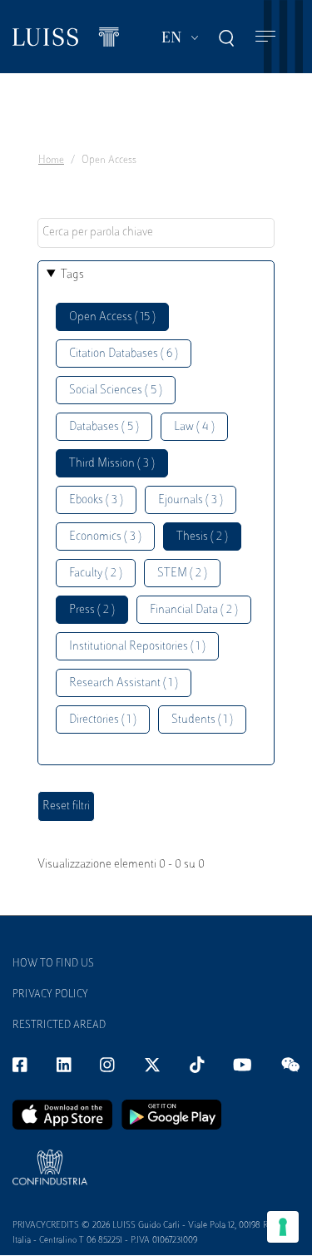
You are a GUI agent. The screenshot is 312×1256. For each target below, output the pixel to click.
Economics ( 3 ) (105, 537)
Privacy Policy (50, 995)
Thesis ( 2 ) (202, 537)
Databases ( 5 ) (104, 427)
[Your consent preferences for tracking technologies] (283, 1227)
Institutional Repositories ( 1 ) (137, 646)
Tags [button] (72, 275)
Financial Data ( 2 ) (194, 610)
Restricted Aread (59, 1026)
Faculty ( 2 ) (95, 573)
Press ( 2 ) (92, 610)
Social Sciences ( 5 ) (115, 390)
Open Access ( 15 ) (112, 317)
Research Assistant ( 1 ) (123, 683)
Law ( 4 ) (194, 427)
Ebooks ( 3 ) (96, 500)
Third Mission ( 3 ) (112, 463)
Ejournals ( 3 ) (190, 500)
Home (51, 161)
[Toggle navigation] (265, 37)
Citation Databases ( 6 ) (123, 354)
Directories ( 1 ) (102, 720)
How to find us (53, 964)
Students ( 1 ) (202, 720)
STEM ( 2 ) (182, 573)
